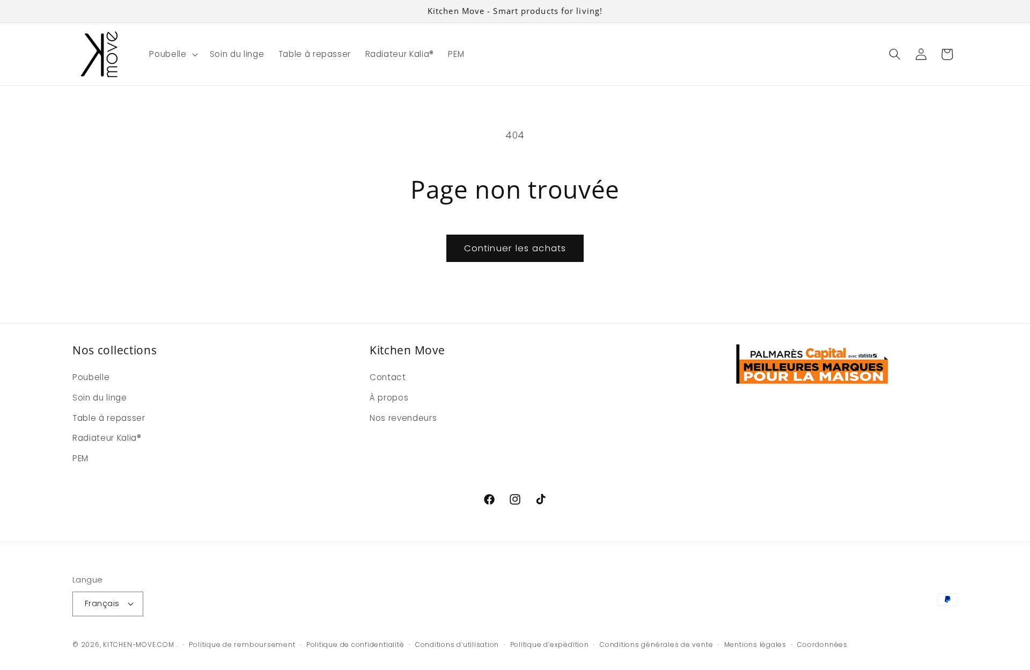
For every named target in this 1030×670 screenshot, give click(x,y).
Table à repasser (108, 418)
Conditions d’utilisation (457, 644)
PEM (80, 458)
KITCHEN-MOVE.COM (138, 644)
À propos (389, 397)
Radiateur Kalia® (107, 437)
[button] (172, 54)
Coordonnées (822, 644)
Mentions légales (755, 644)
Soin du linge (99, 397)
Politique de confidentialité (355, 644)
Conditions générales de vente (656, 644)
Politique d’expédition (549, 644)
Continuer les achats (515, 248)
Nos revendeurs (403, 418)
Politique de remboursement (242, 644)
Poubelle (90, 377)
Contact (388, 377)
